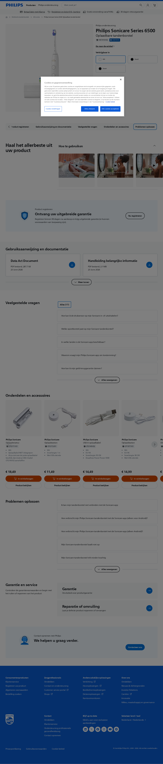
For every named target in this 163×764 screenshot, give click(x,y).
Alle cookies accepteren (110, 109)
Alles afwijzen (90, 109)
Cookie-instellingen (53, 109)
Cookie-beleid (110, 102)
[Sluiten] (121, 79)
